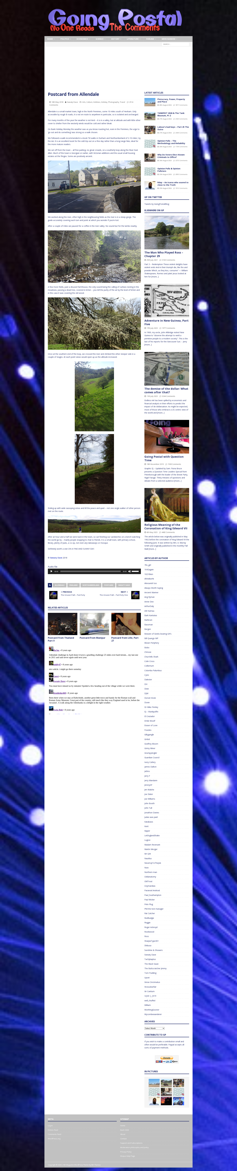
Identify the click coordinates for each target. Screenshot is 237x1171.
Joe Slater (148, 794)
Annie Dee (149, 601)
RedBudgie (149, 918)
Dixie (146, 688)
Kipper (147, 831)
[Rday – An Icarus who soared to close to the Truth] (149, 185)
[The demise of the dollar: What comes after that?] (166, 369)
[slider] (135, 571)
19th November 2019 (155, 464)
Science (100, 39)
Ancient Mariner (151, 592)
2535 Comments (181, 119)
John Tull (148, 808)
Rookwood (149, 931)
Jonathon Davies (151, 812)
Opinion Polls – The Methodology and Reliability (171, 142)
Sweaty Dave (72, 102)
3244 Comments (168, 396)
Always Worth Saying (153, 588)
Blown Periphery (151, 643)
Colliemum (149, 665)
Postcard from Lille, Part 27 (125, 639)
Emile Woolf (149, 721)
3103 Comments (168, 260)
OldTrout (148, 881)
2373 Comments (181, 160)
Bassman (148, 624)
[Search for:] (175, 44)
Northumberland (91, 585)
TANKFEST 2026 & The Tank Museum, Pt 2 (170, 114)
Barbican (148, 620)
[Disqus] (94, 680)
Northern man (150, 872)
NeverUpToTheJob (152, 863)
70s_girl (147, 565)
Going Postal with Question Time (164, 458)
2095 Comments (181, 174)
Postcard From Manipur (92, 637)
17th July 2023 (152, 328)
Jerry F (147, 776)
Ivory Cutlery (150, 762)
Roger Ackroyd (150, 927)
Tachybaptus (150, 959)
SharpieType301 (151, 941)
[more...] (155, 276)
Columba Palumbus (153, 670)
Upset (147, 977)
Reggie (147, 922)
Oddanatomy (150, 876)
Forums (150, 39)
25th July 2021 (152, 260)
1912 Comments (181, 188)
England (73, 585)
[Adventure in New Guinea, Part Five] (166, 300)
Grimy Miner (149, 748)
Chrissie (147, 652)
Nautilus (148, 858)
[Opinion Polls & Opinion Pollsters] (149, 171)
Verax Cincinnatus (152, 982)
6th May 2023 (152, 532)
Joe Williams (149, 799)
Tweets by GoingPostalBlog (156, 204)
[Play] (51, 571)
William (147, 1005)
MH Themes (96, 1165)
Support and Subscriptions (131, 1143)
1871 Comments (181, 105)
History (115, 39)
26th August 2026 (165, 147)
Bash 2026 (124, 1130)
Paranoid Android (152, 890)
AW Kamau (149, 611)
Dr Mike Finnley (151, 707)
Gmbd (147, 739)
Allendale (59, 585)
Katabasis (148, 821)
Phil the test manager (153, 908)
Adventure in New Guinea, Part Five (166, 322)
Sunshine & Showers (153, 950)
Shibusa (147, 945)
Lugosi (147, 840)
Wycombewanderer (153, 1014)
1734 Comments (181, 147)
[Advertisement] (118, 70)
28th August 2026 (165, 105)
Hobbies (96, 102)
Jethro (147, 771)
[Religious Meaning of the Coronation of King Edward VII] (166, 505)
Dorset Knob (150, 698)
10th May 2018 (57, 102)
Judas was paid (151, 817)
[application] (94, 571)
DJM (146, 693)
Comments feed (54, 1134)
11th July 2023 (152, 396)
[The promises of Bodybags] (178, 1101)
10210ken (148, 574)
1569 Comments (174, 464)
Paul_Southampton (152, 895)
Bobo (146, 647)
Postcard (108, 585)
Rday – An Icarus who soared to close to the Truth (172, 183)
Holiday (104, 102)
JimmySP (148, 785)
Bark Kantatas (150, 615)
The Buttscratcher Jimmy (155, 968)
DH (145, 684)
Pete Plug (148, 904)
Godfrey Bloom (151, 743)
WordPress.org (54, 1138)
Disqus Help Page (127, 1156)
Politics (64, 39)
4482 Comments (168, 532)
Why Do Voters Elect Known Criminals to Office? (171, 155)
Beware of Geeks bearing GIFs (157, 633)
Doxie (147, 702)
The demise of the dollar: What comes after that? (166, 390)
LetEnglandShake (152, 835)
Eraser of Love (150, 725)
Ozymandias (149, 886)
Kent (146, 826)
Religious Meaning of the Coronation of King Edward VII (165, 526)
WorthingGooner (151, 1009)
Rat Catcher (149, 913)
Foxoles (147, 730)
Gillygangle (149, 734)
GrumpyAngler (150, 753)
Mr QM (147, 853)
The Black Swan (151, 964)
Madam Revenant (152, 844)
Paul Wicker (149, 899)
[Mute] (129, 571)
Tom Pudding (150, 973)
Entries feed (53, 1130)
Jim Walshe (149, 789)
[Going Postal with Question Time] (166, 437)
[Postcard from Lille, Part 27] (126, 624)
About (122, 1134)
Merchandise (168, 39)
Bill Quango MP (151, 638)
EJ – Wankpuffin (151, 711)
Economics (82, 39)
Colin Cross (149, 661)
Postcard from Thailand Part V (61, 639)
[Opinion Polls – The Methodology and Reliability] (149, 144)
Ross (146, 936)
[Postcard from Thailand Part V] (62, 624)
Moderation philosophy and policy (134, 1147)
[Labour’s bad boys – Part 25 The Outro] (149, 130)
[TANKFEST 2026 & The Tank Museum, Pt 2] (149, 116)
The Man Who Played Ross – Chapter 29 (163, 254)
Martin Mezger (150, 849)
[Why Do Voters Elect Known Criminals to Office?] (149, 158)
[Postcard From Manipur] (94, 624)
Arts (84, 102)
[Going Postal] (115, 34)
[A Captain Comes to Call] (166, 1101)
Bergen (147, 629)
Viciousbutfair (150, 986)
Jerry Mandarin (150, 780)
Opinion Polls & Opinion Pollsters (168, 169)
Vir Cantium (149, 991)
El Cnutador (149, 716)
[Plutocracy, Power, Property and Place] (149, 102)
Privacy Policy (126, 1152)
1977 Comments (168, 328)
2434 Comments (181, 133)
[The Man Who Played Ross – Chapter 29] (166, 232)
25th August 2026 (165, 174)
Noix (146, 867)
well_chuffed (149, 1000)
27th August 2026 (165, 119)
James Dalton (150, 766)
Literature (133, 39)
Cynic (146, 675)
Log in (50, 1125)
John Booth (149, 803)
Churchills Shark (151, 656)
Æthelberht (149, 578)
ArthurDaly (149, 606)
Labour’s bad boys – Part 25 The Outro (173, 128)
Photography (113, 102)
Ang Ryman (149, 597)
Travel (122, 102)
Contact (123, 1138)
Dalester (148, 679)
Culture (89, 102)
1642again (149, 569)
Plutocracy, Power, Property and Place (171, 100)
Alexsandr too (150, 583)
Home (50, 39)
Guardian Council (151, 757)
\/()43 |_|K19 (150, 996)
